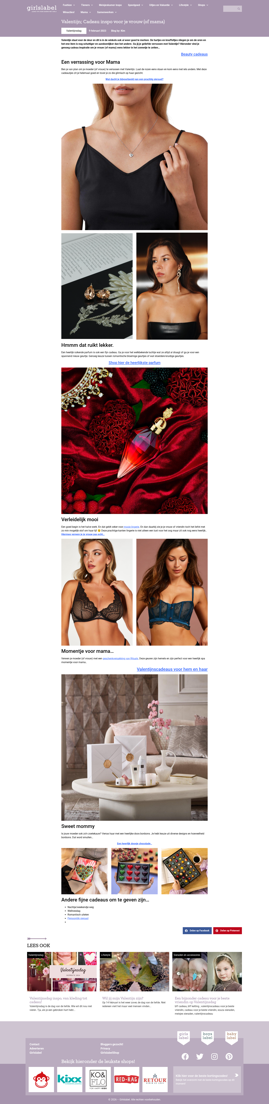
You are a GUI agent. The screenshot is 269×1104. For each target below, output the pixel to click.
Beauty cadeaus (194, 54)
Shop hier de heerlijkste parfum (134, 363)
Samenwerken (105, 12)
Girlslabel (36, 1052)
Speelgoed (134, 5)
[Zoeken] (239, 9)
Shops (201, 5)
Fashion (67, 5)
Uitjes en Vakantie (159, 5)
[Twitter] (199, 1056)
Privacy (105, 1048)
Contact (34, 1044)
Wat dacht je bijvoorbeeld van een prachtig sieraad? (134, 79)
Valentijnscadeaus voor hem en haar (172, 669)
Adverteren (37, 1048)
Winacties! (68, 12)
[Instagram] (214, 1056)
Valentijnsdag (73, 30)
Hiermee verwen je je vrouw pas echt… (83, 534)
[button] (197, 930)
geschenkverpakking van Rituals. (121, 658)
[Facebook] (185, 1056)
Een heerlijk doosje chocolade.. (134, 843)
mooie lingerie (131, 526)
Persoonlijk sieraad (78, 918)
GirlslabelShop (110, 1052)
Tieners (85, 5)
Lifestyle (184, 5)
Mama (84, 12)
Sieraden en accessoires (187, 954)
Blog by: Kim (118, 30)
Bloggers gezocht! (112, 1044)
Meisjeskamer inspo (110, 5)
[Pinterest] (229, 1056)
